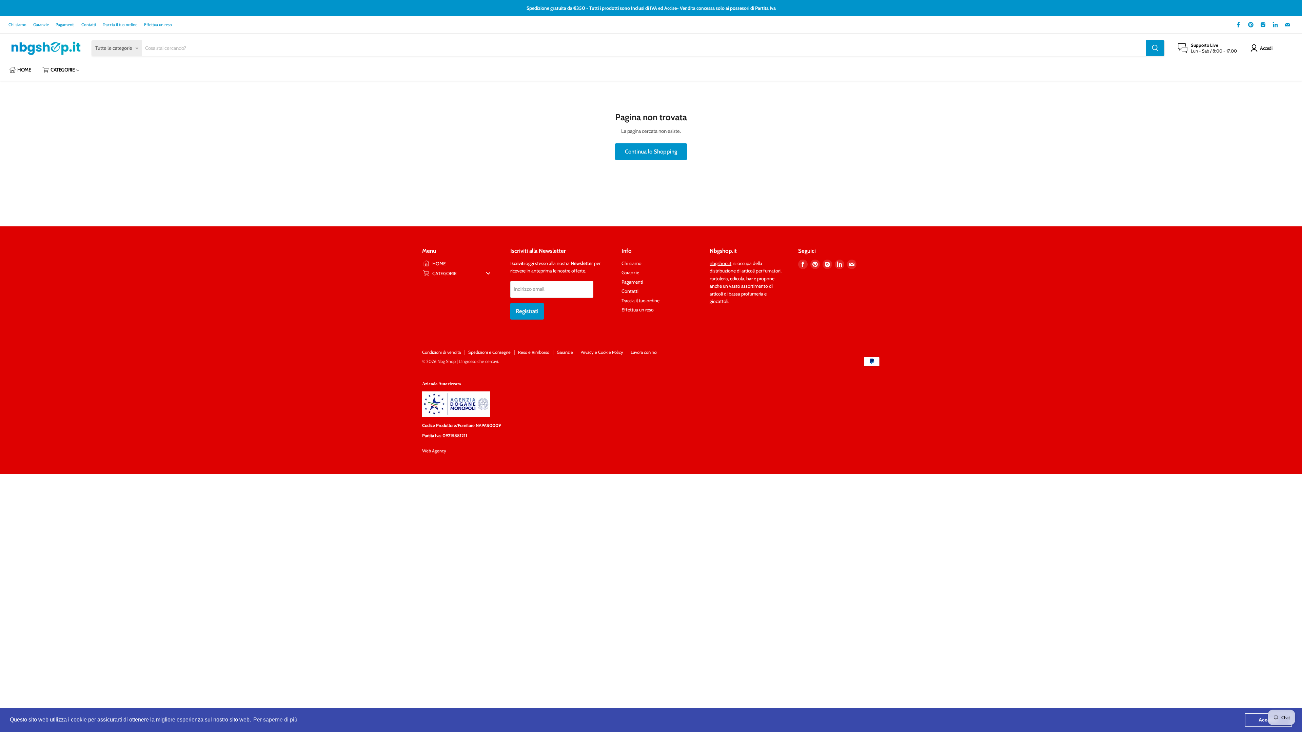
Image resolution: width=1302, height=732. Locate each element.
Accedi (1266, 48)
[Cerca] (1155, 48)
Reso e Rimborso (533, 352)
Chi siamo (17, 24)
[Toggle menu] (488, 273)
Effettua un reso (158, 24)
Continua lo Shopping (651, 151)
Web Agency (434, 450)
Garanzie (41, 24)
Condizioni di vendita (441, 352)
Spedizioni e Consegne (489, 352)
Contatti (88, 24)
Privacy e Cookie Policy (601, 352)
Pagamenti (65, 24)
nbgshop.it (720, 263)
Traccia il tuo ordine (120, 24)
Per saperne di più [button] (275, 720)
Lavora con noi (644, 352)
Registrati (527, 311)
